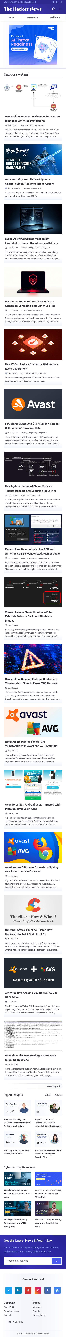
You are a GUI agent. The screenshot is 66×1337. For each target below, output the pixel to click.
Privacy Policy (39, 1315)
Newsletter (33, 17)
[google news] (57, 1290)
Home (11, 17)
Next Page (53, 1086)
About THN (9, 1307)
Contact (7, 1315)
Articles (58, 1095)
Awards (36, 1311)
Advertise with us (11, 1311)
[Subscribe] (56, 1261)
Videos (48, 1095)
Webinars (55, 17)
